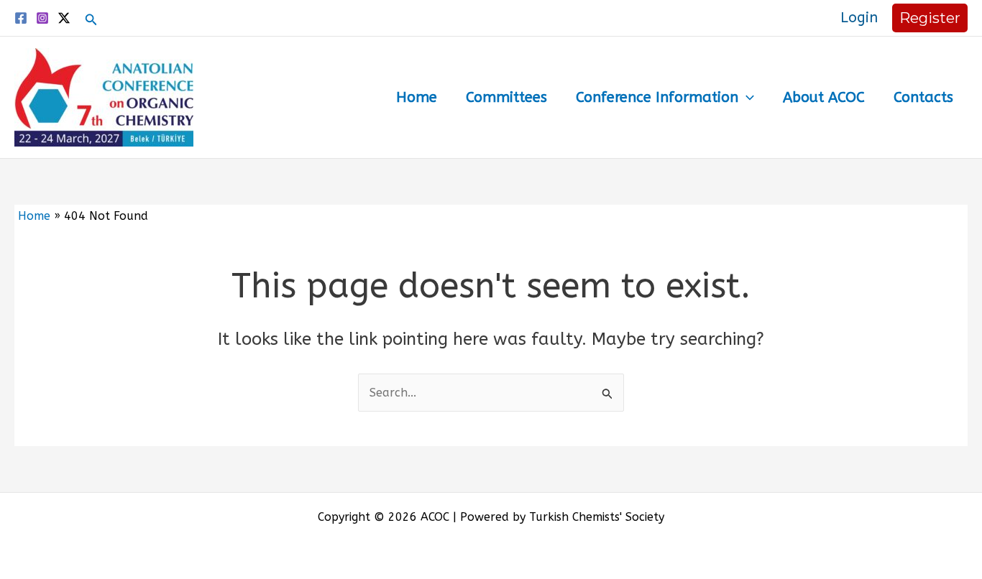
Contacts (923, 97)
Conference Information (657, 97)
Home (416, 97)
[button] (91, 20)
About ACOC (824, 97)
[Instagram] (42, 17)
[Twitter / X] (64, 17)
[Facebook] (20, 17)
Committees (506, 97)
